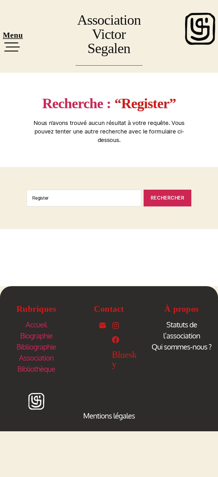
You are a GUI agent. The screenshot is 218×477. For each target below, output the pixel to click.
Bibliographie (36, 346)
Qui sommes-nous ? (181, 346)
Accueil (36, 324)
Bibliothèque (36, 368)
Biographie (36, 335)
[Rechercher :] (82, 199)
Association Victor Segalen (109, 34)
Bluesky (124, 359)
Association (36, 357)
